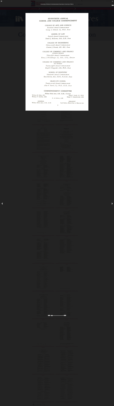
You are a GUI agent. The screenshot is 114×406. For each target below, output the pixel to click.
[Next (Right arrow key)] (112, 203)
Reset (65, 315)
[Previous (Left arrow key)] (2, 203)
